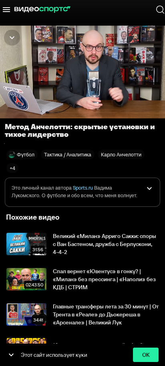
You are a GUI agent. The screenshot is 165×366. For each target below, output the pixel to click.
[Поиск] (160, 9)
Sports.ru (83, 187)
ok (146, 354)
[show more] (11, 354)
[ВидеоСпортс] (42, 10)
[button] (12, 168)
